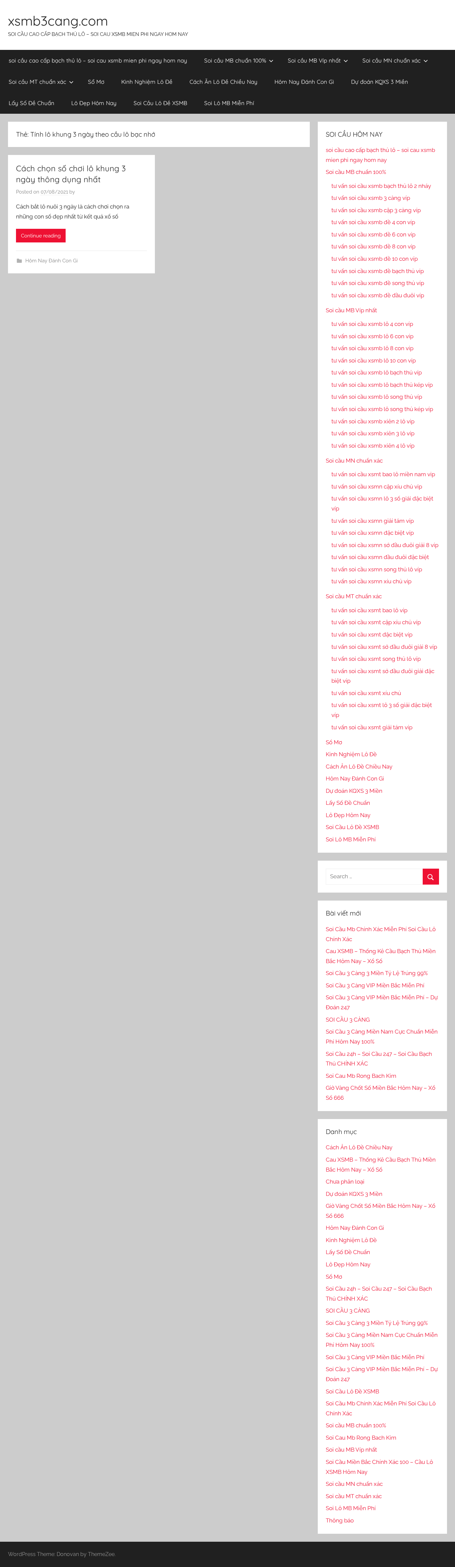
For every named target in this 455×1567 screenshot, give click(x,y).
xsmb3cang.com (58, 20)
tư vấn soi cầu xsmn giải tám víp (372, 520)
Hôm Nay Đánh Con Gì (304, 81)
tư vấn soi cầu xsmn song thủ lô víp (376, 569)
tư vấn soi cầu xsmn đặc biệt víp (372, 532)
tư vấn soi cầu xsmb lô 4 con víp (372, 324)
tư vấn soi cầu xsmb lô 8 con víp (372, 348)
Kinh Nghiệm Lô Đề (147, 81)
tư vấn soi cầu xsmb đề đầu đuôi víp (377, 295)
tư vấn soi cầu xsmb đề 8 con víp (373, 246)
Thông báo (340, 1520)
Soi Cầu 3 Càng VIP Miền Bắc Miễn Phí (375, 985)
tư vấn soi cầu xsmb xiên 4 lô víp (372, 445)
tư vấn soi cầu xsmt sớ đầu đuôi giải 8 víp (384, 646)
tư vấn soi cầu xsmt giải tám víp (371, 727)
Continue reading (41, 236)
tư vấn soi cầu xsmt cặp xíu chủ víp (376, 622)
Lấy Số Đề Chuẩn (31, 102)
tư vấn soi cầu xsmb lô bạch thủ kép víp (382, 384)
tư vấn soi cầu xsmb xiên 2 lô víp (372, 421)
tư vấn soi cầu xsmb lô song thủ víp (376, 396)
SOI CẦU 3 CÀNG (348, 1019)
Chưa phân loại (345, 1181)
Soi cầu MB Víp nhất (314, 60)
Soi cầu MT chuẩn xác (37, 81)
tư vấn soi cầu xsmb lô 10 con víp (373, 360)
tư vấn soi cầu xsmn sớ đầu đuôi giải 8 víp (384, 545)
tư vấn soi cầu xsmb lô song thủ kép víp (382, 409)
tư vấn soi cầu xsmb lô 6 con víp (372, 336)
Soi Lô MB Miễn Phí (229, 102)
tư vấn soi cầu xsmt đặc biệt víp (371, 634)
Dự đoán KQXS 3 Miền (379, 81)
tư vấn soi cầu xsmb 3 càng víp (370, 198)
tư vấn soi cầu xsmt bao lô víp (369, 610)
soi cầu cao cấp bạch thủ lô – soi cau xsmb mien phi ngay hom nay (98, 60)
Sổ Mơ (96, 81)
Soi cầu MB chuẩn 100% (235, 60)
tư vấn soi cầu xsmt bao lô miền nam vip (383, 474)
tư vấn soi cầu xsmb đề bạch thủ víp (377, 271)
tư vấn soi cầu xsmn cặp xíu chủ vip (376, 486)
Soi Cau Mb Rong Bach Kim (361, 1075)
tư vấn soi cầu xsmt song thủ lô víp (376, 658)
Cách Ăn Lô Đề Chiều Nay (223, 81)
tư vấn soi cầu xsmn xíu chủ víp (371, 581)
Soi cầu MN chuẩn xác (391, 60)
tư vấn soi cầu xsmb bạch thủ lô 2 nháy (381, 186)
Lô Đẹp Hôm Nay (94, 102)
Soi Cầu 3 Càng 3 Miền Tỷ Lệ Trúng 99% (377, 973)
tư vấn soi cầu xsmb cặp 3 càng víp (376, 210)
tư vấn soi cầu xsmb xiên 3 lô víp (372, 433)
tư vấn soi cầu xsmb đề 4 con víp (373, 222)
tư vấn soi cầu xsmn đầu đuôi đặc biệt (380, 557)
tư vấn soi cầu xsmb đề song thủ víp (377, 283)
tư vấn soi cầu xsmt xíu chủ (366, 693)
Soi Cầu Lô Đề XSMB (160, 102)
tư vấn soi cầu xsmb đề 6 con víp (373, 234)
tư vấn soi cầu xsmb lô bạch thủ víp (376, 372)
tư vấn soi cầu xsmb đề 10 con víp (374, 258)
